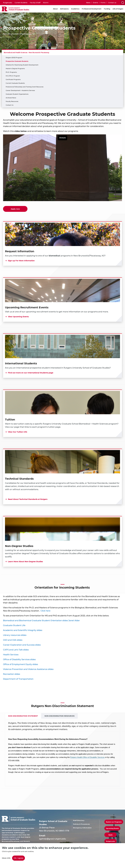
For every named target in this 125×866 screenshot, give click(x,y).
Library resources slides (14, 635)
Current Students (21, 2)
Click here (45, 610)
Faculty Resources (12, 101)
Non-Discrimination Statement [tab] (23, 716)
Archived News (11, 98)
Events (95, 2)
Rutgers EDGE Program (14, 57)
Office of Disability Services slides (19, 659)
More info (6, 858)
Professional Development (91, 9)
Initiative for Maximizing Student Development (22, 65)
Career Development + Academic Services (20, 90)
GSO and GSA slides (12, 640)
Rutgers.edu (7, 2)
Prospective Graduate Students (17, 61)
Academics (75, 9)
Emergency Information (82, 828)
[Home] (15, 9)
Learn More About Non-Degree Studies (25, 562)
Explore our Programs (114, 822)
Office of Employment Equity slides (20, 664)
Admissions (64, 9)
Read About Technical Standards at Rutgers (27, 499)
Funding (107, 9)
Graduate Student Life (14, 625)
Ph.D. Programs (11, 72)
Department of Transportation (18, 679)
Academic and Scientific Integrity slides (22, 630)
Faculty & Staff (35, 2)
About (55, 9)
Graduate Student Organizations (17, 94)
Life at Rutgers (118, 9)
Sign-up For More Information (21, 261)
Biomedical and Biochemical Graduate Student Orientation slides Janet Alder (41, 620)
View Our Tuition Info (17, 432)
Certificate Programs (13, 79)
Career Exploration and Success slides (22, 644)
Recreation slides (11, 674)
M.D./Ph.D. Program (13, 76)
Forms (103, 2)
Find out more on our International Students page (30, 373)
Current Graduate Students (15, 83)
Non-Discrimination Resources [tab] (59, 716)
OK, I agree (18, 858)
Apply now (15, 209)
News (88, 2)
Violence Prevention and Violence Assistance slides (28, 669)
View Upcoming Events (18, 317)
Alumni (45, 2)
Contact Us (9, 105)
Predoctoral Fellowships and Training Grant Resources (24, 87)
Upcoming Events (112, 828)
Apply (110, 835)
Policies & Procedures (81, 824)
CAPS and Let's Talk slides (16, 649)
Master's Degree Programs (15, 68)
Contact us (112, 2)
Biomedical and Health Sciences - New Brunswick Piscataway (26, 52)
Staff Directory (78, 820)
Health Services (10, 654)
